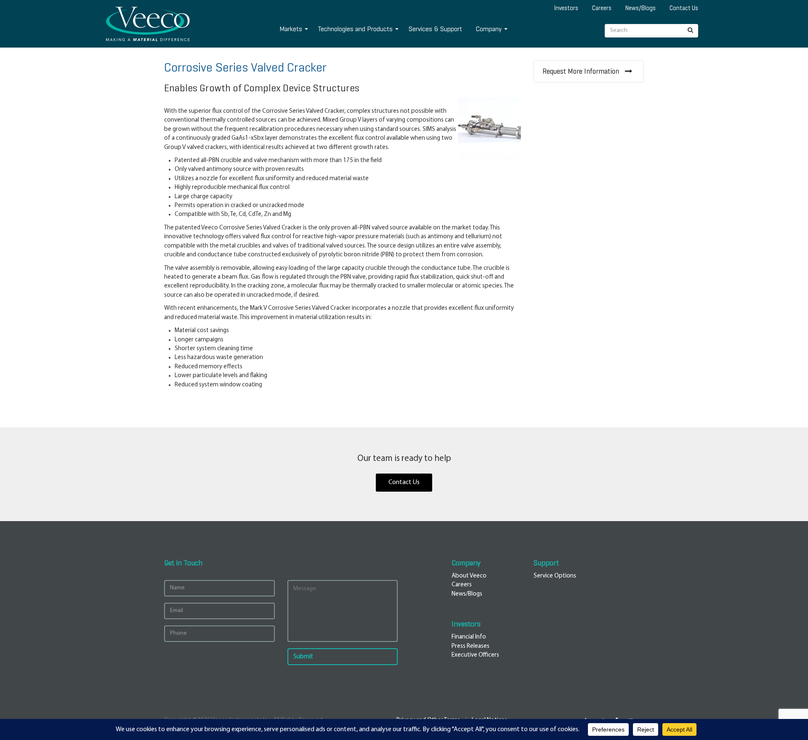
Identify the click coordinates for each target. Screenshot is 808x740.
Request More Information (581, 71)
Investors (566, 8)
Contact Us (684, 8)
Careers (601, 8)
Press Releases (470, 646)
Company (489, 29)
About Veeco (469, 576)
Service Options (555, 576)
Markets (290, 29)
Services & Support (435, 29)
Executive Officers (475, 655)
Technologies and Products (355, 29)
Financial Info (469, 637)
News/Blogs (640, 8)
